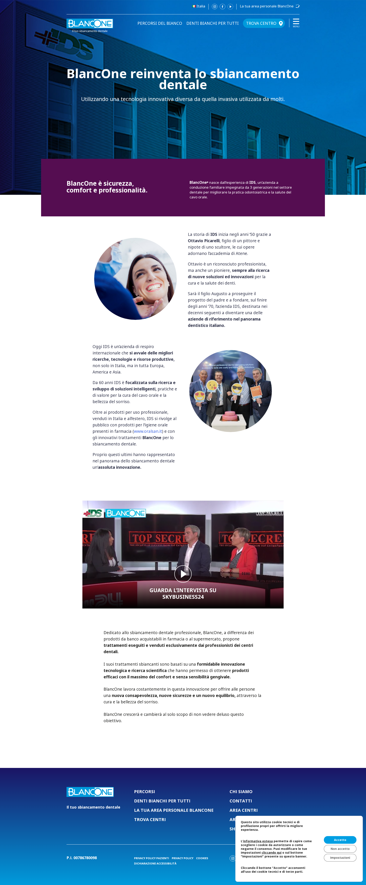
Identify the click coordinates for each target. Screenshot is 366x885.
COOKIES (202, 858)
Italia (201, 6)
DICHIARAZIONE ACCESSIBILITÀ (155, 863)
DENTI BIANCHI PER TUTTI (212, 23)
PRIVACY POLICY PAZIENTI (151, 858)
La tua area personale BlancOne (267, 6)
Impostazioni (340, 858)
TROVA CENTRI (150, 819)
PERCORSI (144, 791)
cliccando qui (271, 853)
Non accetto (340, 849)
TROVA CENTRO (261, 23)
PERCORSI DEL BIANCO (159, 23)
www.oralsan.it (148, 431)
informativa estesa (258, 841)
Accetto (340, 840)
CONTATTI (241, 801)
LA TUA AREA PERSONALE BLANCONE (174, 810)
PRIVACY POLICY (182, 858)
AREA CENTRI (244, 810)
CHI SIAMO (241, 791)
